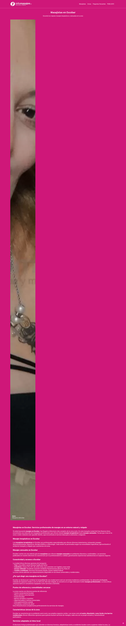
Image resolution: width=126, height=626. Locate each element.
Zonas (89, 4)
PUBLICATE (110, 4)
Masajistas (82, 4)
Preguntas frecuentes (99, 4)
